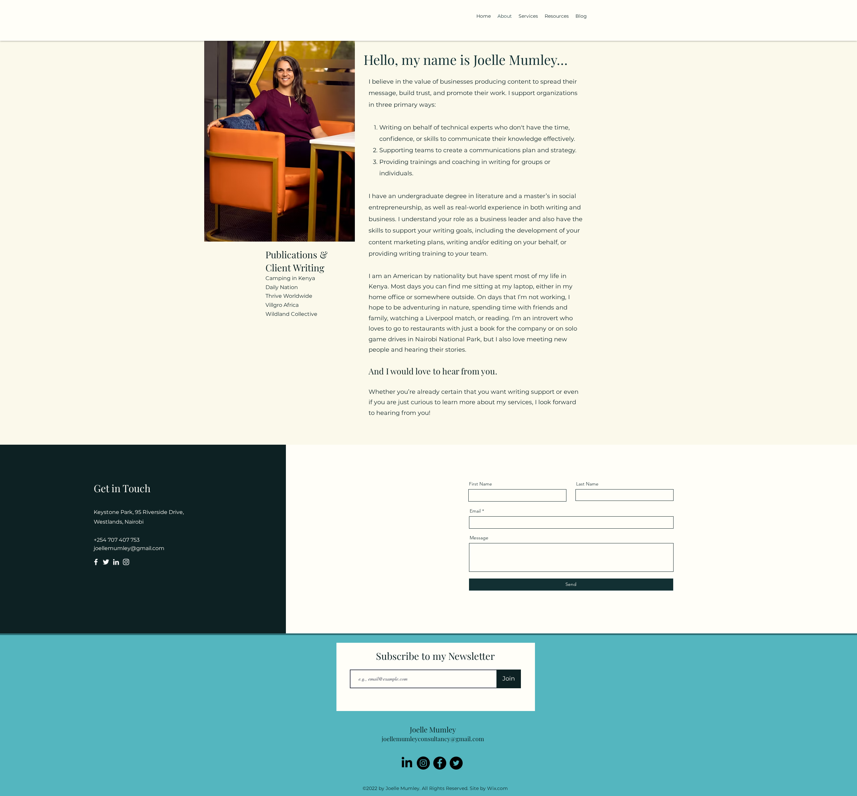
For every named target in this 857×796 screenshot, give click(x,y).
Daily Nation (281, 287)
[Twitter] (106, 562)
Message (479, 537)
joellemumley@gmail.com (129, 548)
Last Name (587, 483)
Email (475, 511)
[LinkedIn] (116, 562)
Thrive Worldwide (288, 296)
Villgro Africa (282, 305)
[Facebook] (96, 562)
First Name (480, 483)
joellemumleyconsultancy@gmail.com (433, 739)
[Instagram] (126, 562)
